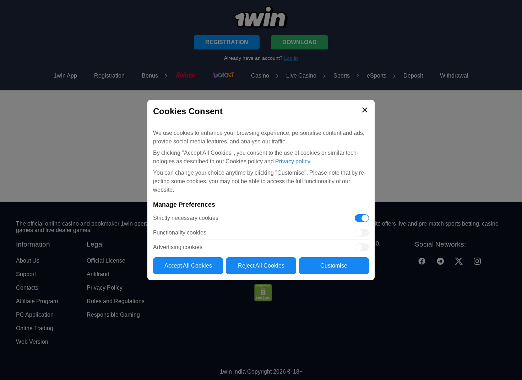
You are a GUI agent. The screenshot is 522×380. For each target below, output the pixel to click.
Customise (333, 266)
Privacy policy (292, 161)
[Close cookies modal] (365, 110)
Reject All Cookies (261, 266)
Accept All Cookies (188, 266)
